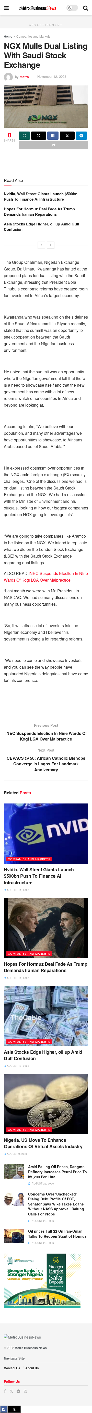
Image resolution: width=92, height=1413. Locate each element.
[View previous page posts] (41, 245)
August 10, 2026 (17, 1066)
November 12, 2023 (51, 76)
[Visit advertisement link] (46, 18)
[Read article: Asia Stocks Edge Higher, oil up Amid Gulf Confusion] (46, 1016)
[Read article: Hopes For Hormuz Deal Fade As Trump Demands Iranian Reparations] (46, 928)
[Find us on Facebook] (5, 1391)
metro (24, 76)
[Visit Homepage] (37, 7)
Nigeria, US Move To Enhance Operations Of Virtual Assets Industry (43, 1143)
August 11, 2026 (17, 890)
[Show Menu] (6, 7)
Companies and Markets (33, 36)
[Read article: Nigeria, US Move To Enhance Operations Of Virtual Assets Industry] (46, 1104)
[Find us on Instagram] (25, 1391)
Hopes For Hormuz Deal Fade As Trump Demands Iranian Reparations (39, 211)
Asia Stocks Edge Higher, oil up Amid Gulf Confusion (41, 226)
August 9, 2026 (17, 1154)
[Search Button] (85, 7)
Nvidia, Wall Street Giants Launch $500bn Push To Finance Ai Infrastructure (40, 196)
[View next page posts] (50, 245)
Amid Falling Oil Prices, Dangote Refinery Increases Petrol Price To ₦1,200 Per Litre (57, 1171)
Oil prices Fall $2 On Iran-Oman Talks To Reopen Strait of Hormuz (57, 1234)
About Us (32, 1368)
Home (8, 36)
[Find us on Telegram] (18, 1391)
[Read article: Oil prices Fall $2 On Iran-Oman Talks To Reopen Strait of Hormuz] (14, 1236)
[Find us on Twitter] (11, 1391)
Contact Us (12, 1368)
